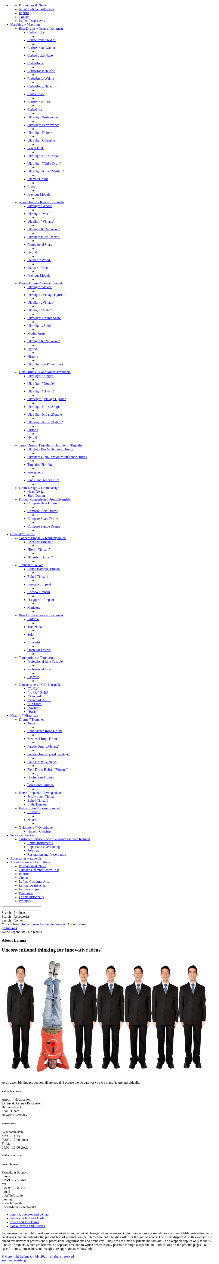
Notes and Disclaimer (24, 1222)
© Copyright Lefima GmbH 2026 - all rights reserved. (38, 1256)
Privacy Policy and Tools (27, 1218)
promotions (9, 928)
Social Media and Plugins (27, 1226)
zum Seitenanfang (14, 1260)
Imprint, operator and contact (29, 1214)
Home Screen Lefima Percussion (43, 924)
